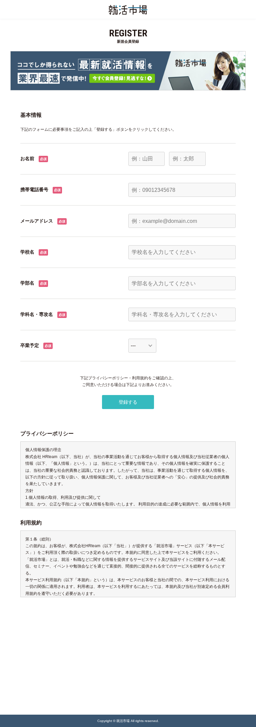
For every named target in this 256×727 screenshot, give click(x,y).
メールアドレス (36, 221)
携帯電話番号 (34, 189)
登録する (128, 402)
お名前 (27, 158)
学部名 (27, 283)
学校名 (27, 252)
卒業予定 (29, 345)
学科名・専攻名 (36, 314)
